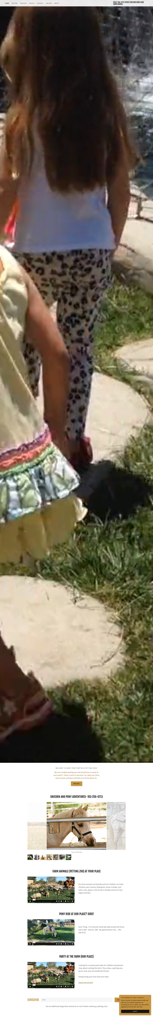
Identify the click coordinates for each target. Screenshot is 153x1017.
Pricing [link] (15, 3)
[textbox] (77, 1000)
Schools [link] (40, 3)
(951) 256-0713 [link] (118, 2)
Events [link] (32, 3)
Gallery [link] (49, 3)
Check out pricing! (85, 982)
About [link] (57, 3)
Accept (135, 1011)
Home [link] (7, 3)
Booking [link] (23, 3)
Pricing (76, 783)
